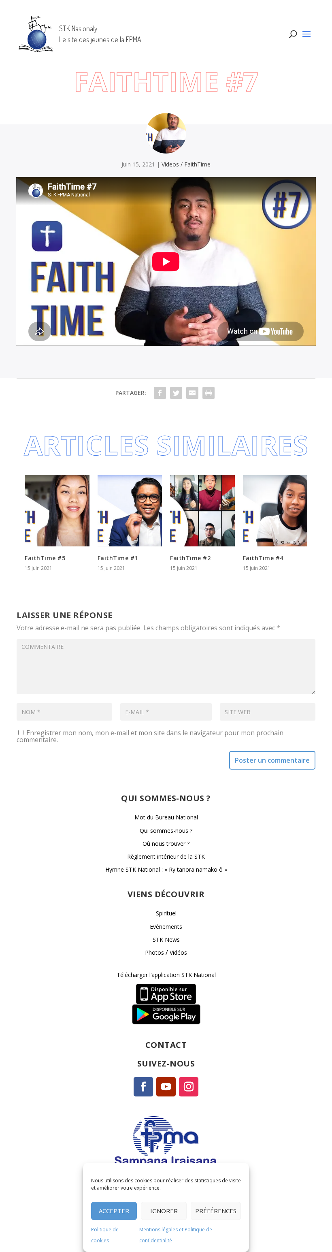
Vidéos (178, 952)
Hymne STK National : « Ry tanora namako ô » (166, 869)
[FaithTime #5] (57, 510)
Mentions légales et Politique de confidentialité (175, 1235)
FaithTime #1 (118, 558)
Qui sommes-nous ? (166, 830)
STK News (166, 939)
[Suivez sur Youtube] (166, 1086)
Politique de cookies (105, 1235)
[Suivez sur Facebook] (143, 1086)
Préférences (215, 1211)
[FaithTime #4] (275, 510)
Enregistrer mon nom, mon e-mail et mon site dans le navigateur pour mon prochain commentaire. (150, 736)
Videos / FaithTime (186, 164)
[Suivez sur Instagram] (188, 1086)
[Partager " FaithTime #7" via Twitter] (176, 393)
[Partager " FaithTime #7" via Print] (208, 393)
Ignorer (164, 1211)
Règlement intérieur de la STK (166, 856)
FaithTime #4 (263, 558)
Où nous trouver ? (166, 843)
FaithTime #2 (190, 558)
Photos (154, 952)
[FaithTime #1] (130, 510)
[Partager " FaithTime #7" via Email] (192, 393)
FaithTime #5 (45, 558)
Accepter (114, 1211)
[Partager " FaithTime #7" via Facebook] (160, 393)
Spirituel (166, 913)
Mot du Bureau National (166, 817)
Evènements (166, 926)
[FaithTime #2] (202, 510)
